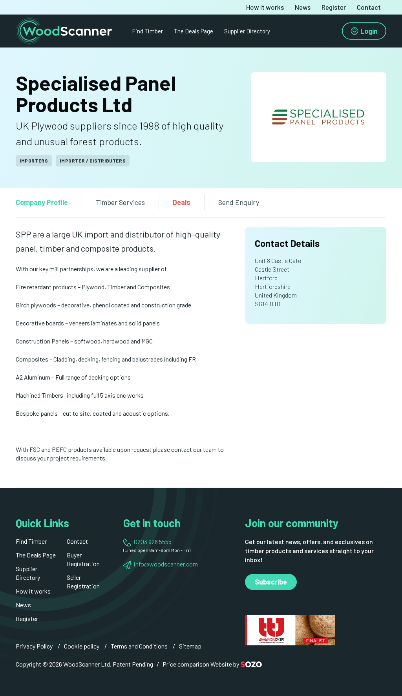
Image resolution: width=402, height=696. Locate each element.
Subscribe (271, 581)
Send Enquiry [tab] (238, 202)
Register (334, 7)
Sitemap (190, 646)
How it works (265, 7)
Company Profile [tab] (42, 202)
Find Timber (147, 31)
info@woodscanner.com (166, 564)
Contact (369, 7)
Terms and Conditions (139, 646)
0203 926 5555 (153, 541)
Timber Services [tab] (120, 202)
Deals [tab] (181, 202)
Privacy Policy (34, 646)
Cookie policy (81, 646)
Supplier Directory (247, 31)
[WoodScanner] (64, 30)
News (303, 7)
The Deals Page (193, 31)
